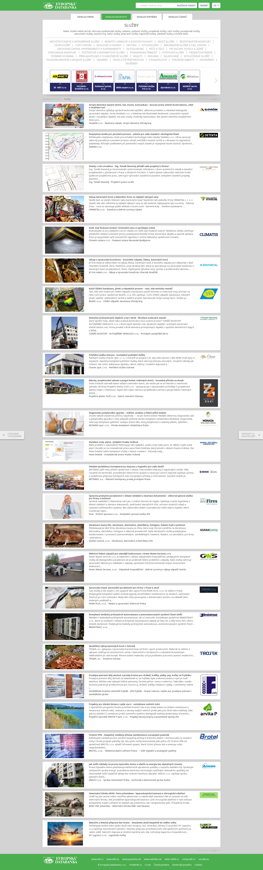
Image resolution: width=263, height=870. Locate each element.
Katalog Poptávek (147, 16)
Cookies (198, 864)
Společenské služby (197, 56)
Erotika (131, 45)
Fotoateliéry (150, 45)
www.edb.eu (113, 859)
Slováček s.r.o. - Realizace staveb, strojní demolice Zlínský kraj (120, 123)
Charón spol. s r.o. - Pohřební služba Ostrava (111, 367)
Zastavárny (207, 60)
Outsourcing (135, 49)
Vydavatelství (158, 60)
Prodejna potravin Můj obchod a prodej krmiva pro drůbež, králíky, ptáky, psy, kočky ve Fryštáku (140, 675)
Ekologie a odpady (109, 45)
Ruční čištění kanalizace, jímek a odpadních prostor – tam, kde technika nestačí (130, 288)
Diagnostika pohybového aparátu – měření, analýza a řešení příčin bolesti (127, 412)
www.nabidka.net (153, 859)
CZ (215, 5)
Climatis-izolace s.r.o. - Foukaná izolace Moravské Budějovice (119, 240)
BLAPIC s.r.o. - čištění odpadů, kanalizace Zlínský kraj (115, 301)
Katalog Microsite (116, 16)
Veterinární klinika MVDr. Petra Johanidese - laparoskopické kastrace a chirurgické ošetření (137, 793)
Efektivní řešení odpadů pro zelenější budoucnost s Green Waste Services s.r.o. (130, 553)
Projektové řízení (200, 52)
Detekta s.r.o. (95, 146)
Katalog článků (177, 16)
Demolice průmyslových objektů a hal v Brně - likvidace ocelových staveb (127, 317)
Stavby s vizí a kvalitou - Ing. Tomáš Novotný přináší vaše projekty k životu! (129, 166)
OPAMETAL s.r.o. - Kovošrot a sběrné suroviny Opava (115, 209)
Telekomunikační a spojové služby (68, 60)
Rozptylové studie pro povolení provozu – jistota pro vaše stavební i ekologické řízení (134, 134)
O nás (148, 864)
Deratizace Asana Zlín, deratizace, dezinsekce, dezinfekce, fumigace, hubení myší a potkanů (137, 525)
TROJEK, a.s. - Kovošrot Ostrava (104, 658)
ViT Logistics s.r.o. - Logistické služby (107, 835)
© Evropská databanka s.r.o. (112, 864)
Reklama (153, 56)
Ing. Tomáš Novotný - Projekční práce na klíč (111, 182)
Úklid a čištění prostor (128, 60)
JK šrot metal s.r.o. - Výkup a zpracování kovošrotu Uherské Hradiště (123, 272)
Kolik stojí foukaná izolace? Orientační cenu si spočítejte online (122, 227)
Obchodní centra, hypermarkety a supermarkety (89, 49)
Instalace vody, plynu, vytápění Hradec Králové (113, 442)
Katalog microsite (51, 99)
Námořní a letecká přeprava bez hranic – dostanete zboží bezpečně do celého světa (132, 822)
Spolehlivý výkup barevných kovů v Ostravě (112, 646)
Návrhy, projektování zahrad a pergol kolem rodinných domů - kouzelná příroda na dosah (136, 380)
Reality (137, 56)
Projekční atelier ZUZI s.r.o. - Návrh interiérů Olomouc (116, 396)
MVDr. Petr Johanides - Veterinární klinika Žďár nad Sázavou (119, 806)
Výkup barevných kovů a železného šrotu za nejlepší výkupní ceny (123, 196)
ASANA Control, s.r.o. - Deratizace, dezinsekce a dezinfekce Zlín (121, 540)
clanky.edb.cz (189, 859)
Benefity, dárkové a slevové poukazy (129, 41)
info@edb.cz (135, 864)
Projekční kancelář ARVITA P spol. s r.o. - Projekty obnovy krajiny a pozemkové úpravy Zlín (134, 716)
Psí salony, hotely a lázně (186, 49)
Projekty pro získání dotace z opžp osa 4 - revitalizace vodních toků (124, 704)
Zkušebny (131, 63)
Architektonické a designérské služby (75, 41)
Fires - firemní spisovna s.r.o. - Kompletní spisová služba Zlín (119, 514)
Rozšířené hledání (186, 5)
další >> (216, 99)
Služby (67, 99)
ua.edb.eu (204, 859)
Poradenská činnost (143, 52)
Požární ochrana (62, 56)
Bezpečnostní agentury (195, 41)
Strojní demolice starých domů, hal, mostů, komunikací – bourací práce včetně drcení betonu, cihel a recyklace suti (141, 106)
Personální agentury (62, 52)
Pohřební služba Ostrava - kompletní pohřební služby (117, 354)
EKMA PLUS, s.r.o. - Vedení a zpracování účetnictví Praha (117, 603)
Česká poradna (161, 864)
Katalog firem (85, 16)
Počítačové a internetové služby (103, 52)
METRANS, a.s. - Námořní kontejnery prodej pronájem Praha (119, 479)
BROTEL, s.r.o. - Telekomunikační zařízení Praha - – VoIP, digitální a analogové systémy (132, 750)
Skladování (171, 56)
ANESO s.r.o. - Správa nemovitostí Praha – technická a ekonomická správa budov (129, 780)
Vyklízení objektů (183, 60)
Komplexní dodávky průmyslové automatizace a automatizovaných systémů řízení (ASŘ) (135, 614)
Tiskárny (102, 60)
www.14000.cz (172, 859)
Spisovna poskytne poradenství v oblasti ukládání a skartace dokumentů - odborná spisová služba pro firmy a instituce (141, 497)
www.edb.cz (97, 859)
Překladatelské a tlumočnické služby (103, 56)
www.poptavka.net (131, 859)
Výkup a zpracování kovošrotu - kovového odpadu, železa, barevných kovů (128, 259)
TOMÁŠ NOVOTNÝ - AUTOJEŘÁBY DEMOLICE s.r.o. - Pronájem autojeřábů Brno (128, 333)
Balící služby (166, 41)
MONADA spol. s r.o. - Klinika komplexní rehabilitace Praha (119, 425)
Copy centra (83, 45)
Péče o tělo (156, 49)
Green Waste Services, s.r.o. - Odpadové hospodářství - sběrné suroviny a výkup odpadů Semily (137, 569)
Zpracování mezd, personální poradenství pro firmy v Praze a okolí (124, 587)
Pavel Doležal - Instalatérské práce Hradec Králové (114, 454)
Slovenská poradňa (181, 864)
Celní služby (62, 45)
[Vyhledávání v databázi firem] (60, 862)
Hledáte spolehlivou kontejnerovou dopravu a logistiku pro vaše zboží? (126, 466)
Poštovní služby (173, 52)
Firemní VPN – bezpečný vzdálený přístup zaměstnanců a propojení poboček (129, 734)
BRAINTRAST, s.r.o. (98, 627)
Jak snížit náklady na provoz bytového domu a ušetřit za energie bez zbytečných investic (135, 764)
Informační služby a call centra (185, 45)
